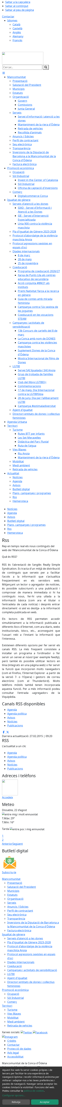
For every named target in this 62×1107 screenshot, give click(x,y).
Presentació (14, 883)
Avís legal (13, 1052)
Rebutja (16, 1102)
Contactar (8, 16)
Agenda (12, 513)
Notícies (12, 509)
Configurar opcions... (13, 1095)
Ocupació (13, 994)
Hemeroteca (15, 533)
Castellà (17, 28)
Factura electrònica (19, 930)
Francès (17, 40)
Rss (9, 529)
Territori (7, 1006)
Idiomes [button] (12, 20)
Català (16, 24)
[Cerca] (46, 67)
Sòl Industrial (15, 998)
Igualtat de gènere (13, 934)
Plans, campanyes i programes (26, 525)
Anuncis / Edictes (17, 906)
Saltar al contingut (16, 6)
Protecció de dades (19, 1049)
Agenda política (17, 713)
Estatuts (12, 895)
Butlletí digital (15, 521)
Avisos (11, 517)
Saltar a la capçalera (17, 2)
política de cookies (34, 1090)
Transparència (16, 918)
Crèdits (11, 1041)
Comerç (12, 1002)
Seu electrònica (16, 914)
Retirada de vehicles (19, 1025)
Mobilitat (13, 1017)
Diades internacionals (20, 962)
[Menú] (3, 73)
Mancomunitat (11, 879)
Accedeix (7, 797)
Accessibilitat (15, 1056)
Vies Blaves (14, 1014)
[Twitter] (27, 1032)
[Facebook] (40, 1032)
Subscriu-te (9, 872)
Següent (17, 844)
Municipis (13, 891)
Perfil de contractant (20, 910)
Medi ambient (16, 1021)
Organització (15, 899)
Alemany (18, 36)
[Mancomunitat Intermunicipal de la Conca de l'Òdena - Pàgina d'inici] (22, 58)
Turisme (12, 1010)
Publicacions (15, 725)
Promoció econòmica (15, 990)
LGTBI (11, 974)
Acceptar (45, 1102)
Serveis (11, 903)
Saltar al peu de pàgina (19, 10)
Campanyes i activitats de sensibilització (32, 970)
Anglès (17, 32)
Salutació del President (21, 887)
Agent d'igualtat (17, 978)
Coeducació (14, 966)
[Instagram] (10, 1036)
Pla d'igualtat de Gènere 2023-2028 (29, 942)
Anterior (7, 844)
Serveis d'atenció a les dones (25, 938)
